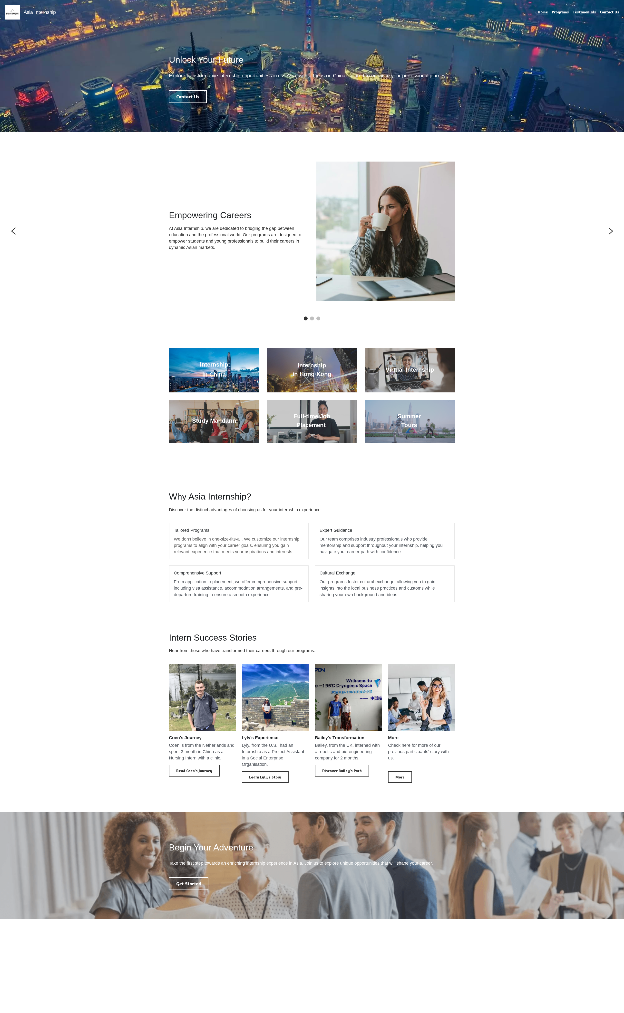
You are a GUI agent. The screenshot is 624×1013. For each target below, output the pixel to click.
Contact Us (187, 96)
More (400, 777)
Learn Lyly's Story (265, 777)
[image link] (12, 12)
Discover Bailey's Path (342, 770)
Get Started (188, 883)
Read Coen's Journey (194, 770)
